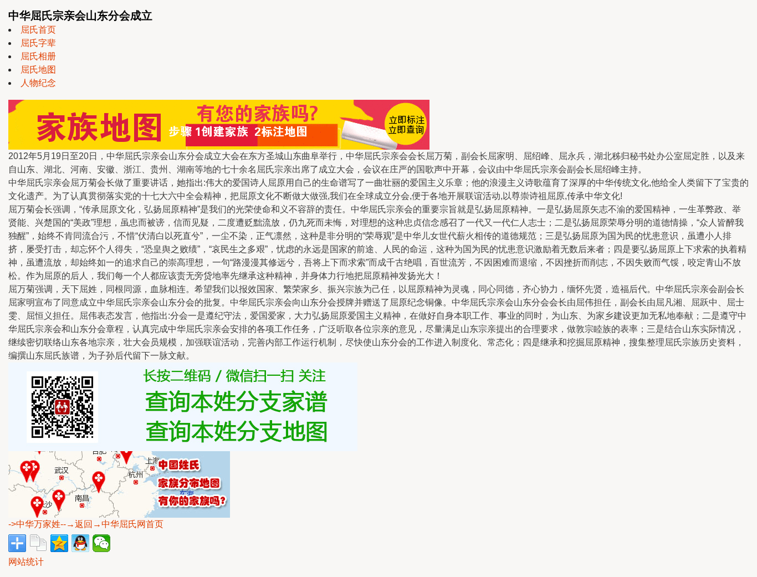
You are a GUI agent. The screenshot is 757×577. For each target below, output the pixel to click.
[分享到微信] (101, 543)
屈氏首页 (38, 29)
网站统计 (26, 561)
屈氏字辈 (38, 43)
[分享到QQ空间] (59, 543)
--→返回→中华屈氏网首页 (111, 524)
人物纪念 (38, 83)
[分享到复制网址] (38, 543)
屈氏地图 (38, 69)
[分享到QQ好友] (80, 543)
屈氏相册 (38, 56)
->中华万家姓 (34, 524)
